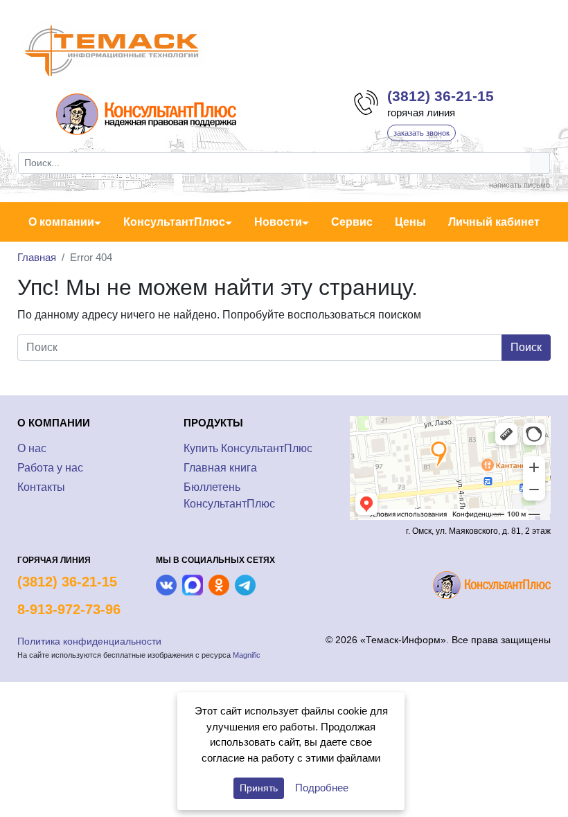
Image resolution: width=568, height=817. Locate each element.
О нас (31, 448)
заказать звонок (421, 133)
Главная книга (220, 468)
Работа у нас (50, 468)
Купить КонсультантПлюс (248, 448)
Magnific (246, 655)
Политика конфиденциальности (89, 641)
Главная (36, 257)
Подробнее (321, 787)
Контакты (41, 487)
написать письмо (519, 185)
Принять (259, 787)
